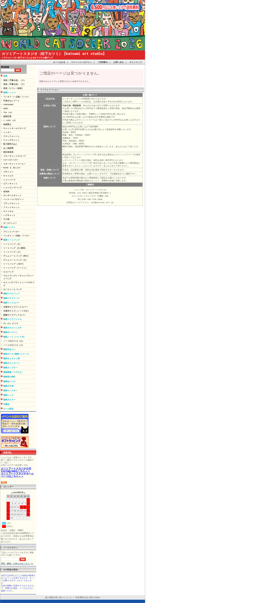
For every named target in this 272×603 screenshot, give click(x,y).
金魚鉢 (6, 191)
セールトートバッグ (12, 289)
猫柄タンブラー (10, 367)
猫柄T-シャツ (9, 92)
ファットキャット (11, 207)
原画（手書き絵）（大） (14, 84)
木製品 (6, 404)
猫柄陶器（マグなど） (13, 372)
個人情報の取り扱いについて (58, 597)
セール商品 (8, 409)
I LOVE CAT (9, 120)
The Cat (7, 112)
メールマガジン (10, 547)
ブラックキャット (11, 203)
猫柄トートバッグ (11, 240)
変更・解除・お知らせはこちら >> (17, 563)
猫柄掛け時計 (9, 377)
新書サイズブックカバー (14, 315)
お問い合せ (118, 62)
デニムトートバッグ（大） (15, 260)
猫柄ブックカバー (11, 303)
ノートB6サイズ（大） (13, 341)
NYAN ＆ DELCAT (11, 168)
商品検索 (5, 67)
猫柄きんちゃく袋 (11, 358)
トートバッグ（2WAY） (14, 264)
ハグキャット (9, 215)
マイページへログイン (81, 62)
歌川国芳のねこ (10, 144)
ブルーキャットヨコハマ (14, 156)
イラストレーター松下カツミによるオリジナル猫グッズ (27, 57)
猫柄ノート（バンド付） (14, 337)
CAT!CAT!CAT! (10, 160)
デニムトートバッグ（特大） (16, 256)
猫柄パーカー (9, 227)
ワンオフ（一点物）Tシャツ (16, 97)
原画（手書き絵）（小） (14, 80)
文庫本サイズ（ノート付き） (16, 311)
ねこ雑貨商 (8, 148)
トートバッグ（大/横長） (15, 248)
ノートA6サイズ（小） (13, 345)
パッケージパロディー (13, 199)
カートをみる (59, 62)
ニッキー (7, 132)
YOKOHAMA (8, 104)
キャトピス (8, 176)
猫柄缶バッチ (9, 381)
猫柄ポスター (9, 399)
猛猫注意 (7, 116)
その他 (6, 219)
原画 (5, 76)
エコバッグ (8, 272)
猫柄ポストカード (11, 363)
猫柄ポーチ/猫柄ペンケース (16, 354)
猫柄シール (8, 395)
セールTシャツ (10, 223)
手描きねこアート (11, 100)
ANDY (5, 108)
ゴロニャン (8, 171)
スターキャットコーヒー (14, 164)
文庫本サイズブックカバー (15, 307)
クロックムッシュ (11, 136)
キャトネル (8, 211)
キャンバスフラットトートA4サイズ (18, 283)
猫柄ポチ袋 (8, 386)
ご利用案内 (102, 62)
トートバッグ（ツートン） (15, 268)
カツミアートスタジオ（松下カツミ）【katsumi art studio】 (54, 54)
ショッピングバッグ (12, 187)
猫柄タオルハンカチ (12, 327)
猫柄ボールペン (10, 332)
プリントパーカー (11, 231)
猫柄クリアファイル (12, 319)
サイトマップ (136, 62)
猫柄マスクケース (11, 298)
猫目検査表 (8, 152)
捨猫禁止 (7, 124)
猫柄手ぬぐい (9, 349)
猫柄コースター (10, 390)
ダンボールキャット (12, 195)
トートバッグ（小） (12, 252)
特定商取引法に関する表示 (88, 597)
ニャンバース (9, 179)
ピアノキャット (10, 183)
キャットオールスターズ (14, 128)
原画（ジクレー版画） (13, 88)
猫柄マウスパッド (11, 293)
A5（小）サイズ (10, 323)
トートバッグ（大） (12, 244)
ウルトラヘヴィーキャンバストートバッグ (18, 277)
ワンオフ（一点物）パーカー (16, 235)
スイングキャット (11, 140)
